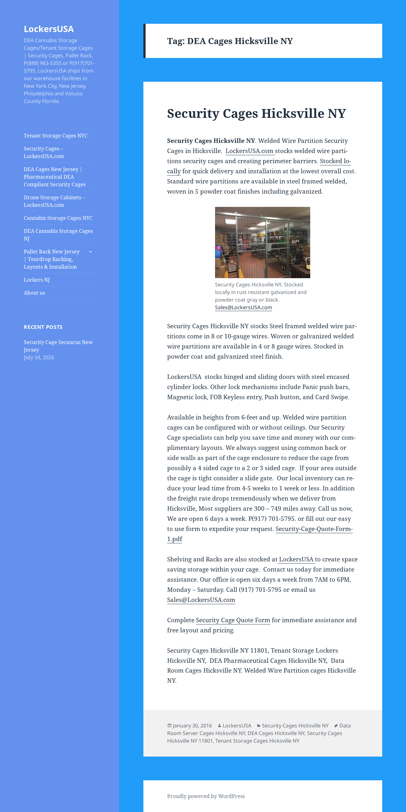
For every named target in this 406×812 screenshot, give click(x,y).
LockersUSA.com (250, 151)
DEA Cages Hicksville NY (276, 733)
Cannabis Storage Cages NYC (58, 217)
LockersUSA (49, 29)
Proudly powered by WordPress (206, 796)
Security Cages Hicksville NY (256, 113)
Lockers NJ (37, 279)
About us (34, 292)
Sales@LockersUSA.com (243, 307)
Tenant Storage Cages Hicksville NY (257, 740)
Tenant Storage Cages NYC (56, 135)
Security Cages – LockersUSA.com (44, 152)
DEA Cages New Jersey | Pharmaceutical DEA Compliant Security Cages (55, 177)
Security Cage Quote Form (233, 620)
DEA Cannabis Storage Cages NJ (58, 234)
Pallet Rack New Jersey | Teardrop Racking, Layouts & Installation (52, 259)
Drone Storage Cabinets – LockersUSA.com (54, 201)
